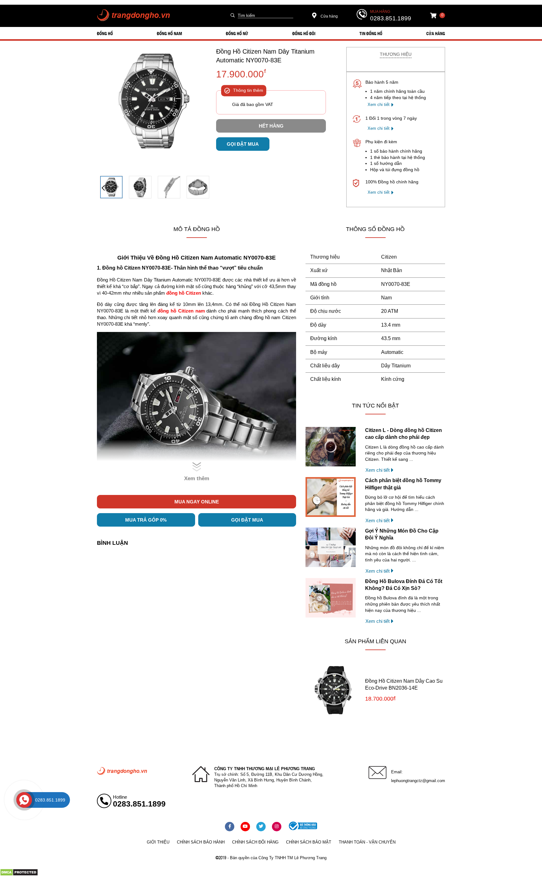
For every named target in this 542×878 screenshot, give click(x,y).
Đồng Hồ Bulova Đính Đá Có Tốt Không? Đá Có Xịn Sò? (403, 585)
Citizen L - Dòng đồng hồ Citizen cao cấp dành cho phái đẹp (403, 434)
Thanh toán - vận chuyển (367, 842)
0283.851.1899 (390, 18)
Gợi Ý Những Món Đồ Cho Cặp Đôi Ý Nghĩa (401, 534)
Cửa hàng (329, 16)
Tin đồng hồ (370, 33)
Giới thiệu (158, 842)
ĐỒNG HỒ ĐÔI (304, 33)
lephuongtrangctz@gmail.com (418, 780)
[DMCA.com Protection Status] (19, 874)
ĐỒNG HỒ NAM (169, 33)
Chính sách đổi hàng (255, 842)
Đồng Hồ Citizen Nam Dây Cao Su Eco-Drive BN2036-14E (404, 684)
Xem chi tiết (379, 104)
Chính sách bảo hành (201, 842)
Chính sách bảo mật (308, 842)
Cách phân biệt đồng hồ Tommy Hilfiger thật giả (403, 484)
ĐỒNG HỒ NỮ (237, 33)
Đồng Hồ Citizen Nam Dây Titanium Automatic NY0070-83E (265, 56)
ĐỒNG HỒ (105, 33)
